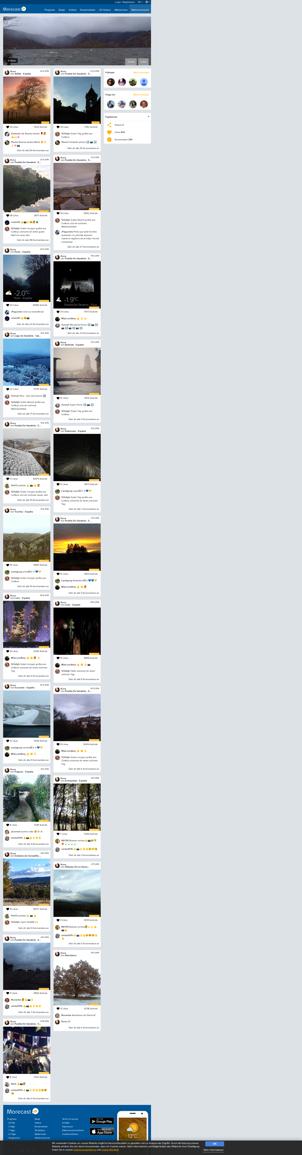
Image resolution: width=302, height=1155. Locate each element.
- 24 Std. (11, 1123)
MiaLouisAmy (18, 657)
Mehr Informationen (214, 1149)
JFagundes (17, 311)
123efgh (15, 228)
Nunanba (16, 999)
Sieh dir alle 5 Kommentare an (33, 1098)
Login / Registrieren (125, 2)
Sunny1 (15, 395)
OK (215, 1143)
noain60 (15, 222)
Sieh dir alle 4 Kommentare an (33, 844)
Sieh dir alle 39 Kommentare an (83, 148)
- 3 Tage (11, 1127)
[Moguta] (133, 104)
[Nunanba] (144, 104)
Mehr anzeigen (141, 72)
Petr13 (14, 485)
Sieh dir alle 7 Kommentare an (33, 1012)
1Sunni (14, 142)
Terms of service (70, 1119)
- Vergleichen (13, 1138)
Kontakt (65, 1123)
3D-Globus (105, 10)
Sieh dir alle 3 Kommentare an (84, 855)
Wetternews (121, 10)
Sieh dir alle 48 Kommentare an (33, 240)
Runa (13, 71)
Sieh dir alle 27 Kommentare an (83, 247)
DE (140, 2)
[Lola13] (122, 104)
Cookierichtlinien (70, 1134)
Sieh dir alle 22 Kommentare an (33, 324)
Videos (72, 10)
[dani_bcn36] (133, 82)
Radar (62, 10)
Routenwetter (87, 10)
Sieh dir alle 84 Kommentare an (33, 150)
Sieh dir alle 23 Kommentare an (83, 333)
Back (13, 60)
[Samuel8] (111, 82)
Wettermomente (140, 10)
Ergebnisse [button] (111, 116)
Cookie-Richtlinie (110, 1149)
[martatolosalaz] (122, 82)
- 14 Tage (11, 1134)
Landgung (16, 571)
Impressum (67, 1127)
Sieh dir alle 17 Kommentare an (33, 414)
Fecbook (15, 133)
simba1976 (16, 837)
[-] (144, 82)
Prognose (50, 10)
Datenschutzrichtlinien (73, 1130)
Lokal (143, 62)
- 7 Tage (11, 1130)
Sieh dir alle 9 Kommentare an (33, 676)
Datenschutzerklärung (85, 1149)
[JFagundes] (111, 104)
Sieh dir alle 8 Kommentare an (84, 679)
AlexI (13, 1083)
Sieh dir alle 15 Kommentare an (33, 586)
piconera (15, 831)
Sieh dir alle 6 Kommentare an (84, 769)
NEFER (65, 840)
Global (131, 62)
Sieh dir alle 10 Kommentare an (33, 500)
